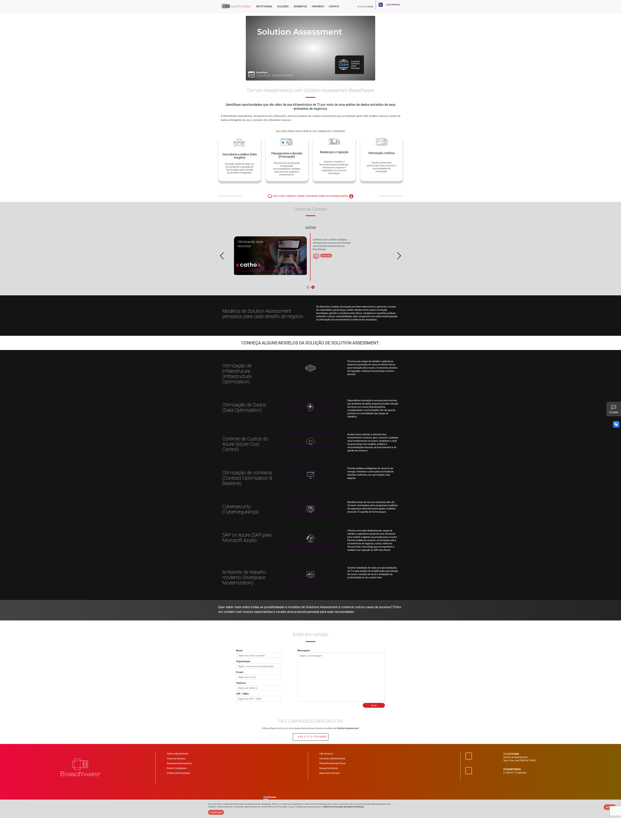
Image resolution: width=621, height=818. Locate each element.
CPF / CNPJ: (242, 693)
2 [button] (313, 287)
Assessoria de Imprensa (179, 763)
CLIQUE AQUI (216, 812)
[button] (264, 6)
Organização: (243, 661)
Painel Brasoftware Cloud (332, 763)
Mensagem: (304, 650)
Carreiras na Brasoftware (332, 758)
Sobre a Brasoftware (177, 753)
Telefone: (241, 682)
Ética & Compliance (177, 768)
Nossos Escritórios (328, 768)
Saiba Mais (327, 256)
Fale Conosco (326, 753)
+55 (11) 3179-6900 (312, 736)
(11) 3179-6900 (365, 6)
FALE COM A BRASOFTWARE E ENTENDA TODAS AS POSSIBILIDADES (311, 196)
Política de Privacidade (178, 773)
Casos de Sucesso (176, 758)
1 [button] (308, 287)
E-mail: (240, 672)
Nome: (239, 650)
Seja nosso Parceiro (329, 773)
